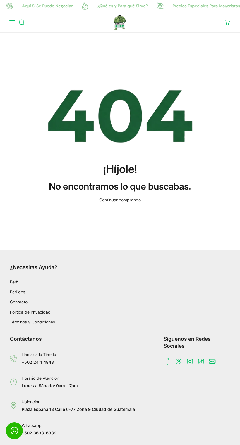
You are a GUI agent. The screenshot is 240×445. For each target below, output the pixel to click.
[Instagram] (189, 361)
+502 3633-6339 (39, 432)
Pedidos (17, 292)
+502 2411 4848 (38, 362)
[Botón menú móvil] (12, 22)
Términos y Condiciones (32, 322)
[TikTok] (201, 361)
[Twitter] (178, 361)
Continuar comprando (120, 199)
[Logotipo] (120, 22)
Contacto (19, 301)
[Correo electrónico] (212, 361)
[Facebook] (167, 361)
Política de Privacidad (30, 312)
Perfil (14, 282)
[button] (22, 22)
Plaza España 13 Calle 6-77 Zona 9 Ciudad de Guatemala (78, 409)
